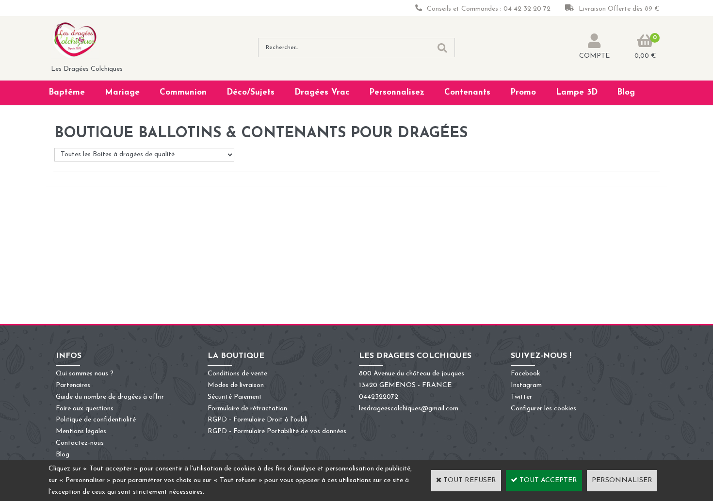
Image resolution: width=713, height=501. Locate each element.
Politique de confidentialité (96, 419)
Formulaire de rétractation (247, 408)
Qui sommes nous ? (84, 373)
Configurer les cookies (543, 408)
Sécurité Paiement (235, 397)
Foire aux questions (84, 408)
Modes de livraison (236, 385)
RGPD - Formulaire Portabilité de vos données (277, 431)
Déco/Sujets (251, 92)
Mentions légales (81, 431)
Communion (183, 92)
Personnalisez (396, 92)
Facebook (525, 373)
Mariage (122, 92)
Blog (626, 92)
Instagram (526, 385)
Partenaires (73, 385)
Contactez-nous (80, 443)
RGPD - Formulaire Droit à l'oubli (258, 419)
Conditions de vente (237, 373)
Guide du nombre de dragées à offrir (110, 397)
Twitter (521, 397)
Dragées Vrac (322, 92)
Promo (523, 92)
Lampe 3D (577, 92)
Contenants (467, 92)
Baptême (67, 92)
